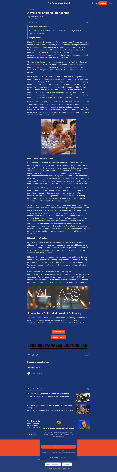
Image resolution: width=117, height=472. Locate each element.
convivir (57, 231)
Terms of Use (66, 451)
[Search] (92, 3)
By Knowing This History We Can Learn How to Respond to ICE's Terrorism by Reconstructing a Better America (50, 411)
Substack (50, 468)
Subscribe (103, 3)
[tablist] (34, 367)
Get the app (66, 464)
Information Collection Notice (58, 452)
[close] (75, 421)
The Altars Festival (34, 318)
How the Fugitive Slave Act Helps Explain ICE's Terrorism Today (49, 407)
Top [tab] (29, 389)
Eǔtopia (42, 55)
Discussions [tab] (40, 389)
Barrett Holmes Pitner (37, 16)
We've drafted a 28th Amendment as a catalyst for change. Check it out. (48, 396)
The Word (30, 9)
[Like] (29, 22)
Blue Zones (37, 65)
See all (31, 434)
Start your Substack (54, 464)
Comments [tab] (31, 367)
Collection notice (74, 460)
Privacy (62, 460)
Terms (67, 460)
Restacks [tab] (38, 367)
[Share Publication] (96, 3)
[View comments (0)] (33, 22)
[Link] (25, 313)
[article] (58, 397)
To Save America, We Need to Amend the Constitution (48, 394)
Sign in (111, 3)
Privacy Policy (71, 452)
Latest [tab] (34, 389)
